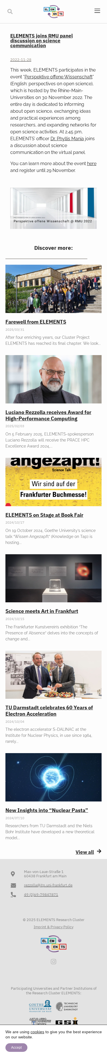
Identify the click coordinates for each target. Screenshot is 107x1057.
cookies (37, 1032)
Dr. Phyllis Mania (67, 138)
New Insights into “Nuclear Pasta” (46, 810)
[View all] (99, 851)
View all (85, 852)
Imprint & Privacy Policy (53, 927)
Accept (16, 1048)
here (91, 163)
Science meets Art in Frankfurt (41, 611)
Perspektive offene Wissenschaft (58, 77)
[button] (10, 11)
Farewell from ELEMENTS (35, 321)
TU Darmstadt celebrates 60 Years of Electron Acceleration (49, 710)
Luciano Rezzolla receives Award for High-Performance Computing (48, 415)
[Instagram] (54, 962)
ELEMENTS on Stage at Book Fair (44, 515)
